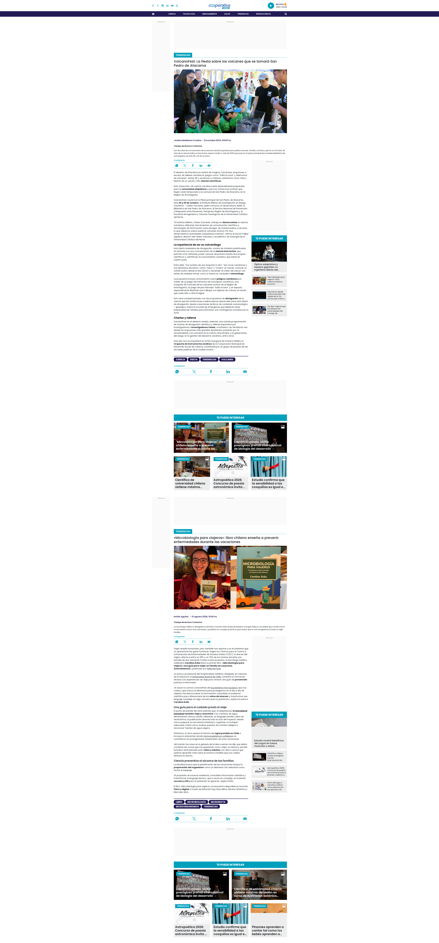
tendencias (209, 359)
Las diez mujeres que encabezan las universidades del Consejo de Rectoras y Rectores (276, 309)
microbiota (218, 802)
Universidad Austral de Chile (206, 676)
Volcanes (227, 359)
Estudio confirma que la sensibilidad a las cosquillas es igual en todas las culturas (268, 483)
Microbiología (196, 802)
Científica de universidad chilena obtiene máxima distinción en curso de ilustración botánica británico (191, 483)
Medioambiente (209, 14)
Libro (179, 802)
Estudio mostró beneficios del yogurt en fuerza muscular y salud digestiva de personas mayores (269, 743)
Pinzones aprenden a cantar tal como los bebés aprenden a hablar (268, 930)
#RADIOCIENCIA (263, 14)
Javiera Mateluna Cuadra (187, 140)
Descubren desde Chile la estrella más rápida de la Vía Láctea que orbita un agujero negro (276, 295)
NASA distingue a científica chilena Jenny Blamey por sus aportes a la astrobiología (275, 786)
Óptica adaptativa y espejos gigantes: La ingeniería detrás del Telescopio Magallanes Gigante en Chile (267, 267)
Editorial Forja (214, 668)
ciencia (180, 359)
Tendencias (243, 14)
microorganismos (187, 806)
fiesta (193, 359)
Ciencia (172, 14)
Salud (227, 14)
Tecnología (189, 14)
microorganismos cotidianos (218, 736)
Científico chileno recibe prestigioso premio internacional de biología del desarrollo (257, 445)
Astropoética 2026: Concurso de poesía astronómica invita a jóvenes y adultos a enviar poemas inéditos (229, 483)
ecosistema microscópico (224, 687)
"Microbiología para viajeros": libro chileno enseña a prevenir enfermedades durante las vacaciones (276, 280)
